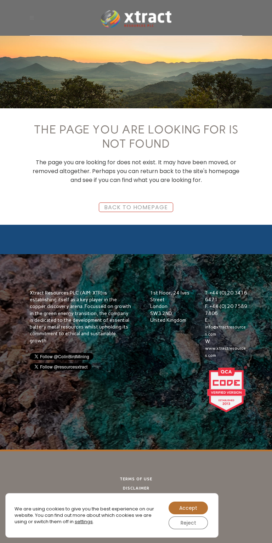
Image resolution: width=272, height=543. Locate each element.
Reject (188, 522)
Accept (188, 507)
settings (84, 522)
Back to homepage (136, 207)
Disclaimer (136, 488)
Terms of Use (136, 479)
